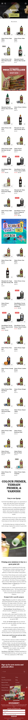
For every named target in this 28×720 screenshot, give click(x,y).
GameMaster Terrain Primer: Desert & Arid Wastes (7, 327)
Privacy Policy (10, 719)
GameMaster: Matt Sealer (8, 651)
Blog (17, 680)
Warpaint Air (16, 583)
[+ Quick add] (11, 34)
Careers (3, 677)
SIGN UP (14, 716)
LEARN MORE (14, 15)
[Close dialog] (26, 687)
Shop (17, 677)
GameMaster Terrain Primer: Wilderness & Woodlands (19, 305)
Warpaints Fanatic (7, 583)
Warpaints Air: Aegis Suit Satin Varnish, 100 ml (7, 282)
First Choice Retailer (6, 680)
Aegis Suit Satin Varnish (13, 644)
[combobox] (4, 714)
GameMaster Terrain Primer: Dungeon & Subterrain (19, 212)
